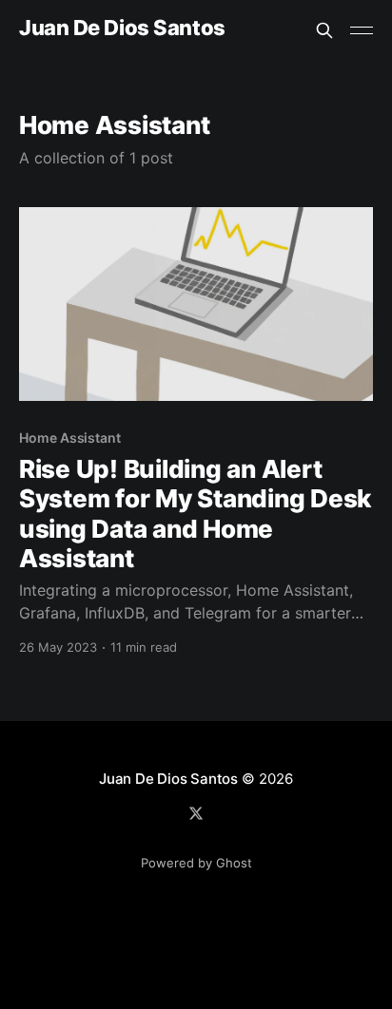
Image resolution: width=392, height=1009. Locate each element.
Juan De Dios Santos (122, 28)
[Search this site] (324, 30)
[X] (196, 813)
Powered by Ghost (196, 862)
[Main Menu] (361, 30)
